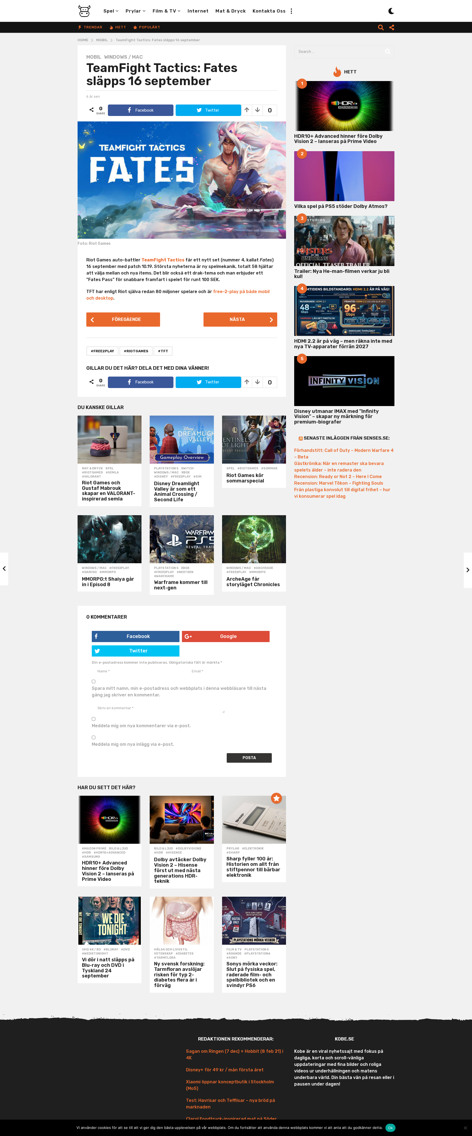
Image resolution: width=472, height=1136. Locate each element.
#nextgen (185, 572)
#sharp (233, 852)
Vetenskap (163, 953)
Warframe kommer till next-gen (181, 585)
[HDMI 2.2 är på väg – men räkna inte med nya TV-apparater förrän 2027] (344, 311)
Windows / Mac (123, 57)
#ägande (233, 953)
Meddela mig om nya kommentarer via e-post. (141, 725)
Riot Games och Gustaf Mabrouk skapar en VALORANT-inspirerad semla (108, 491)
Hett (120, 27)
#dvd (125, 949)
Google (228, 636)
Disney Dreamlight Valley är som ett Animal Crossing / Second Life (176, 492)
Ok (390, 1128)
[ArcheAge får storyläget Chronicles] (254, 539)
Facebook (138, 636)
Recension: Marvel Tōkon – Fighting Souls (338, 483)
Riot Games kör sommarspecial (245, 478)
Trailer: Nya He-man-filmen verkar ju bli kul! (342, 273)
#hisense (174, 852)
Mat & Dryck (231, 11)
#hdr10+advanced (109, 852)
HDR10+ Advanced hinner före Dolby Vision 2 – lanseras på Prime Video (108, 871)
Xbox (185, 472)
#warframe (164, 576)
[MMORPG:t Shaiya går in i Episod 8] (109, 539)
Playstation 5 (166, 468)
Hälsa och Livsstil (171, 949)
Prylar (133, 11)
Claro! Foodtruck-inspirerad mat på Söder (231, 1119)
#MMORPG (107, 572)
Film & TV (164, 11)
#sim (197, 476)
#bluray (111, 949)
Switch (187, 468)
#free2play (102, 351)
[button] (291, 10)
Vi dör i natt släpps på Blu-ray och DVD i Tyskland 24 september (108, 968)
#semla (112, 472)
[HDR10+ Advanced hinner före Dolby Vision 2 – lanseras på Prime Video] (109, 820)
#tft (163, 351)
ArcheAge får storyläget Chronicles (253, 582)
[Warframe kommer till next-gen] (182, 539)
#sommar (269, 468)
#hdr (86, 852)
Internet (198, 11)
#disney (161, 476)
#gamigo (89, 572)
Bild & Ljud (118, 848)
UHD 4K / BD (91, 949)
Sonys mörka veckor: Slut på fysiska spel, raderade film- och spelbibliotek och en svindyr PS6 (252, 974)
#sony (231, 957)
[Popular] (276, 798)
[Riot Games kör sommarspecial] (254, 440)
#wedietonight (95, 953)
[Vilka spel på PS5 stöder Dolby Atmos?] (344, 176)
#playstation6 (257, 953)
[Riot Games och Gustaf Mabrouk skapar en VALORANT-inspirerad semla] (109, 440)
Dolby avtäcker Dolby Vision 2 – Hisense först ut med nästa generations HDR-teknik (180, 870)
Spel (109, 11)
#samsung (91, 856)
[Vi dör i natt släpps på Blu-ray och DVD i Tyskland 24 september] (109, 921)
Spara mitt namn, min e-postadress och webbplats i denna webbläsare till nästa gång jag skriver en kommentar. (179, 691)
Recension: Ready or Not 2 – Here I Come (338, 476)
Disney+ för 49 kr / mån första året (225, 1069)
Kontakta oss (269, 11)
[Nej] (465, 1128)
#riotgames (136, 351)
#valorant (91, 476)
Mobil (93, 57)
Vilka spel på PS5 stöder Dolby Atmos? (341, 206)
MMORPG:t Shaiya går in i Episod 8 (108, 582)
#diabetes (185, 953)
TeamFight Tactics (162, 260)
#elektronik (253, 848)
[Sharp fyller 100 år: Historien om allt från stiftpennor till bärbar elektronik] (254, 820)
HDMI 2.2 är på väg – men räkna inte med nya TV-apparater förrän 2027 (343, 343)
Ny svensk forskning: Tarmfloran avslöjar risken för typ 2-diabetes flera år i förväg (179, 974)
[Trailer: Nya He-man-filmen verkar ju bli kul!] (344, 241)
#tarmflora (165, 957)
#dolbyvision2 (188, 848)
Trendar (93, 27)
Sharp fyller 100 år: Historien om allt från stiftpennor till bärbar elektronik (253, 867)
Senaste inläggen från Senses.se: (347, 438)
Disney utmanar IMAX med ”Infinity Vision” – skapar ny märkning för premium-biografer (336, 416)
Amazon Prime (94, 848)
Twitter (138, 651)
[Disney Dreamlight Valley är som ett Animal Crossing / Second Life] (182, 440)
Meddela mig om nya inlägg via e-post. (133, 744)
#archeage (263, 568)
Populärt (149, 27)
